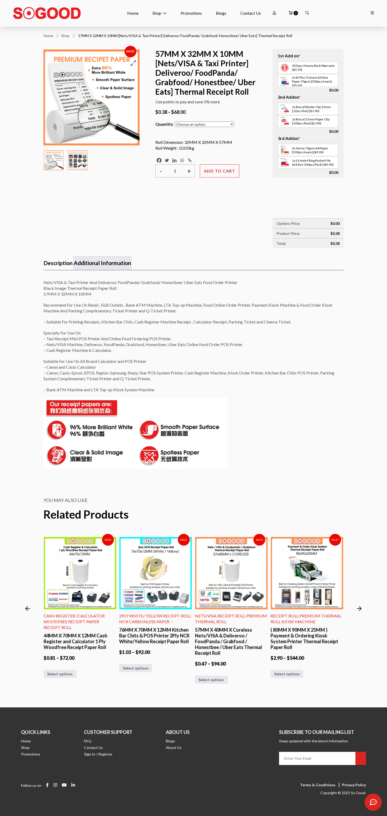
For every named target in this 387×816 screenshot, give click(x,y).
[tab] (58, 263)
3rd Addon (289, 138)
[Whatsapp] (182, 160)
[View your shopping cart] (291, 13)
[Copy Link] (189, 160)
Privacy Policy (354, 785)
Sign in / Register (98, 754)
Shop (156, 13)
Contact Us (250, 13)
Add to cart (219, 170)
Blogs (221, 13)
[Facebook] (159, 160)
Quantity (164, 123)
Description (58, 263)
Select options (60, 668)
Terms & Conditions (317, 785)
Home (132, 13)
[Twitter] (166, 160)
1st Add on (289, 55)
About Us (174, 747)
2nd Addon (289, 96)
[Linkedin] (174, 160)
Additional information (102, 263)
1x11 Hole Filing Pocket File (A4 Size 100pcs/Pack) (313, 162)
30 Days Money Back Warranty (313, 68)
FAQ (87, 741)
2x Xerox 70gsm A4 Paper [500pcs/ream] (310, 150)
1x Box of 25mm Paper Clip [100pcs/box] (310, 121)
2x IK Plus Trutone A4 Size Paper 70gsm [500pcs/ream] (312, 81)
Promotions (191, 13)
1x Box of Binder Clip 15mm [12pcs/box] (311, 109)
